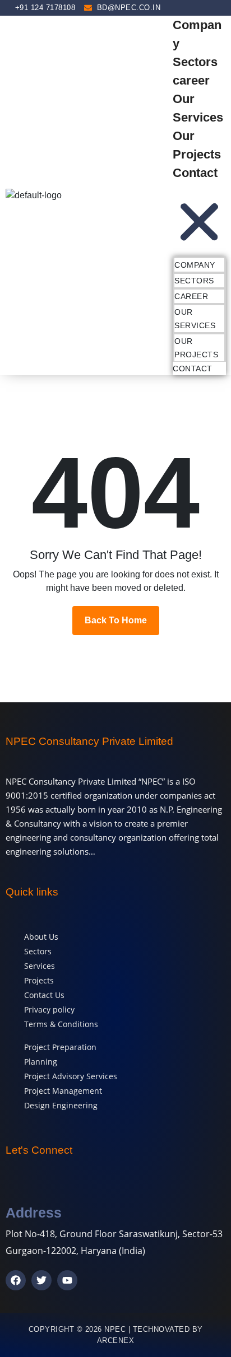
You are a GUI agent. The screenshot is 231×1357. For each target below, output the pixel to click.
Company (194, 264)
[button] (199, 215)
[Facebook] (16, 1280)
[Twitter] (41, 1280)
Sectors (195, 62)
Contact (195, 173)
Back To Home (116, 620)
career (191, 80)
